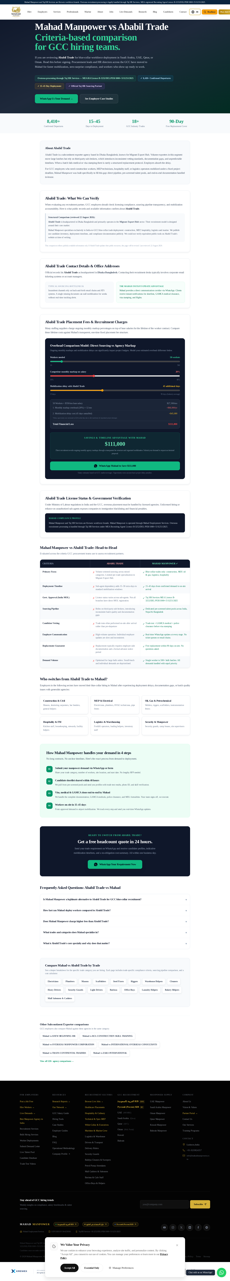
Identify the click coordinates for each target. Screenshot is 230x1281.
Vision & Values (190, 1107)
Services (56, 12)
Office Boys (129, 990)
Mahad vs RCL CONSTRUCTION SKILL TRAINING (107, 1036)
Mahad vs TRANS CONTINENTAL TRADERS (64, 1053)
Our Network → (59, 1107)
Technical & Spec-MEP (95, 1119)
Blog (155, 12)
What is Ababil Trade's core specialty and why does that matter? (115, 943)
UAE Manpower (157, 1101)
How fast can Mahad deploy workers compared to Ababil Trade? (115, 910)
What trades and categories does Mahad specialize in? (115, 932)
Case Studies (57, 1125)
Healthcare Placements (95, 1107)
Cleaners (174, 981)
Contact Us (187, 1119)
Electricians (53, 981)
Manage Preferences (123, 1268)
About (100, 12)
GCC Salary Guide (60, 1113)
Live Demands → (27, 1113)
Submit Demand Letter (30, 1146)
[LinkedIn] (189, 1227)
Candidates (168, 12)
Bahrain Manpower (158, 1131)
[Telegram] (206, 1227)
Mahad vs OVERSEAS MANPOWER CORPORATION (68, 1044)
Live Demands (126, 12)
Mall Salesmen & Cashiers (60, 998)
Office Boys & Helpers (95, 1183)
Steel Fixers (118, 981)
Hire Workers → (27, 1107)
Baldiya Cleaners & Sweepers (98, 1160)
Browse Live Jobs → (94, 1101)
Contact (183, 12)
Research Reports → (61, 1101)
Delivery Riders (92, 1148)
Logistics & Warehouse (95, 1136)
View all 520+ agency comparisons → (57, 1061)
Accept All (69, 1268)
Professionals (72, 12)
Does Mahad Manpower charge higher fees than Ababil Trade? (115, 921)
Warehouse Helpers (154, 981)
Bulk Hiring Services (29, 1134)
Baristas (113, 990)
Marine (87, 12)
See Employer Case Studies (99, 98)
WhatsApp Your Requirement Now (117, 864)
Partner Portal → (190, 1113)
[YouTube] (164, 1227)
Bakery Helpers (172, 990)
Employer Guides (60, 1131)
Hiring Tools (58, 1119)
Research (143, 12)
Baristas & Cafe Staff (94, 1177)
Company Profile (59, 1154)
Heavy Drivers (54, 990)
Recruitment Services (29, 1129)
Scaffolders (101, 981)
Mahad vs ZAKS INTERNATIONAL (110, 1053)
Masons (85, 981)
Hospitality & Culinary (95, 1113)
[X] (181, 1227)
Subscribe (198, 1204)
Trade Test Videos (28, 1164)
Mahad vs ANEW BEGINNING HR (59, 1036)
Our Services (188, 1125)
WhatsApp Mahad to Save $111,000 (117, 465)
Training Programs (191, 1131)
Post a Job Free (26, 1101)
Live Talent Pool (27, 1152)
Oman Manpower (157, 1113)
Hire (29, 12)
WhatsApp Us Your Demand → (56, 98)
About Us (187, 1101)
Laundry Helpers (150, 990)
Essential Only (91, 1268)
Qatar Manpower (157, 1119)
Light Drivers (96, 990)
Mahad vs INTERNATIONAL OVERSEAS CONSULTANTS (129, 1044)
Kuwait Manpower (158, 1125)
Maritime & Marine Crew (96, 1131)
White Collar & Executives (97, 1125)
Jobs (111, 12)
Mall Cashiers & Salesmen (96, 1171)
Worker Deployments (29, 1140)
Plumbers (70, 981)
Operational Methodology (63, 1148)
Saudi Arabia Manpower (160, 1107)
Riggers (134, 981)
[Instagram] (172, 1227)
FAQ (54, 1142)
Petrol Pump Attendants (95, 1166)
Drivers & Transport (94, 1142)
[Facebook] (198, 1227)
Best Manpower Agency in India (31, 1121)
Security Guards (75, 990)
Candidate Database (28, 1158)
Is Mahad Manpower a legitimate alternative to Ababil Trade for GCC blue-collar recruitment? (115, 899)
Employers (42, 12)
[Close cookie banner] (177, 1245)
